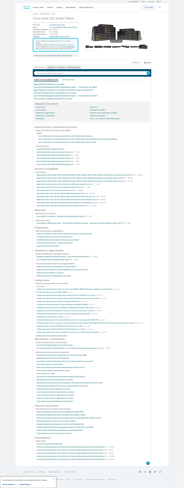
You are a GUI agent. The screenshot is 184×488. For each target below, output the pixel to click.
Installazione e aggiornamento (45, 113)
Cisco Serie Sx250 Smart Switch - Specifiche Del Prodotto (55, 243)
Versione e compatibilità (97, 116)
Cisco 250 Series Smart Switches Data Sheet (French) (54, 161)
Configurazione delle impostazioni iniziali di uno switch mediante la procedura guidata (63, 314)
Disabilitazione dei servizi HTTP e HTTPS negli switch (53, 358)
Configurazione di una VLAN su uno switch (50, 317)
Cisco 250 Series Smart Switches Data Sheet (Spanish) (54, 164)
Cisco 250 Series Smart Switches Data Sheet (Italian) (53, 155)
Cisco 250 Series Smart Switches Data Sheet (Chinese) (54, 152)
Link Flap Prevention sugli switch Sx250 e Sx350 (52, 292)
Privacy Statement (9, 484)
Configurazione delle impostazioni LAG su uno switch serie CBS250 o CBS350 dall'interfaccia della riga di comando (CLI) (74, 289)
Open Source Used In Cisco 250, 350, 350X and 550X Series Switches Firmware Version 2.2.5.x (66, 199)
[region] (28, 482)
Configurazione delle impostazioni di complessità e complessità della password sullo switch (65, 307)
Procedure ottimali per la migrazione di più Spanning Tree (54, 237)
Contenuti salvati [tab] (68, 79)
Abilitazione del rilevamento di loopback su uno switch (53, 389)
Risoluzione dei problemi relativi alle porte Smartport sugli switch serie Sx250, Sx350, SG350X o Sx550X (69, 418)
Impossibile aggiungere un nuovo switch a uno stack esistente (56, 421)
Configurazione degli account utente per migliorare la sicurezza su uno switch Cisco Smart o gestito (68, 332)
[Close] (54, 479)
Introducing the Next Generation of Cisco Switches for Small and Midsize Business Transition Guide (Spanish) (71, 459)
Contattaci (135, 62)
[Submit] (148, 73)
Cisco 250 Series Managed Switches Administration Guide (55, 345)
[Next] (143, 33)
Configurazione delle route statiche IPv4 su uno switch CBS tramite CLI (59, 301)
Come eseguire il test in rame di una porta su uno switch (54, 433)
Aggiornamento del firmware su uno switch (49, 84)
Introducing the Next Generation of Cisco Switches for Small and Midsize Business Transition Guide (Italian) (70, 450)
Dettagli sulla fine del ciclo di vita (67, 27)
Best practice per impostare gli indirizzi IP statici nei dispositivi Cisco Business (61, 376)
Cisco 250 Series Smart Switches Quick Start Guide (53, 259)
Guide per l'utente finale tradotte (109, 118)
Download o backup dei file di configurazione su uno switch (55, 93)
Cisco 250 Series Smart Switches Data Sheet (50, 149)
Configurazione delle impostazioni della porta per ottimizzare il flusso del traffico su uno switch (66, 295)
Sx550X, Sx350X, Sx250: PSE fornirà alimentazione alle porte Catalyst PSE (60, 430)
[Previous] (89, 33)
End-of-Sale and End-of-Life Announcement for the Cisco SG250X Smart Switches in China (67, 142)
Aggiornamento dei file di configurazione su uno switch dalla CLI (56, 266)
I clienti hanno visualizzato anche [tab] (46, 79)
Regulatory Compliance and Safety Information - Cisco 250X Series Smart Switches (63, 256)
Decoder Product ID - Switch (46, 373)
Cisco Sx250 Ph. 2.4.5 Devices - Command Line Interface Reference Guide (60, 216)
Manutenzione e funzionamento (45, 116)
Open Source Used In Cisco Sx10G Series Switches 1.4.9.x (55, 190)
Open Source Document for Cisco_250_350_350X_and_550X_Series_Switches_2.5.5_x (64, 184)
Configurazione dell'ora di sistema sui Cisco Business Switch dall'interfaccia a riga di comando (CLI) (68, 298)
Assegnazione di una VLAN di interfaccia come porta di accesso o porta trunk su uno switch (65, 310)
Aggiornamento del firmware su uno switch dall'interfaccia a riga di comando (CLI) (63, 90)
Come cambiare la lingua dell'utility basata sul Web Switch (55, 401)
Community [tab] (61, 67)
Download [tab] (51, 67)
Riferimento (93, 107)
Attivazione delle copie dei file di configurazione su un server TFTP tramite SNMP (62, 355)
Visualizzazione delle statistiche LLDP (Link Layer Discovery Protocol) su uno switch (62, 386)
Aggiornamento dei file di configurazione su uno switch (54, 276)
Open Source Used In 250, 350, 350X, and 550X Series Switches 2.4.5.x (59, 187)
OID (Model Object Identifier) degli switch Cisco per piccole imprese (58, 240)
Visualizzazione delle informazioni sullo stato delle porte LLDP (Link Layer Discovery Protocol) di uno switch (70, 383)
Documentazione (41, 110)
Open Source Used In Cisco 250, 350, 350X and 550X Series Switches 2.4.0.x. (61, 193)
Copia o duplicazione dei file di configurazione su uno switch (55, 395)
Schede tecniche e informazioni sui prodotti (103, 113)
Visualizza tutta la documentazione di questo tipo (51, 336)
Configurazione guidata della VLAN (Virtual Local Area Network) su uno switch (61, 329)
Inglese (149, 62)
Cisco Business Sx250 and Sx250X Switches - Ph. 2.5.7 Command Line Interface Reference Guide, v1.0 (69, 348)
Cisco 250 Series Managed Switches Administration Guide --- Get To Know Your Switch (65, 87)
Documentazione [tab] (39, 67)
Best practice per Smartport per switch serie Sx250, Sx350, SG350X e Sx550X (61, 415)
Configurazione (40, 107)
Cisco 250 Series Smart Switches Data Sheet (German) (54, 158)
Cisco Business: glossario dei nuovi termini (50, 364)
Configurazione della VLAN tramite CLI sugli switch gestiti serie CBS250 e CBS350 (62, 304)
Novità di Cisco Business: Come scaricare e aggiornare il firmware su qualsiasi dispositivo (64, 234)
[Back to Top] (148, 463)
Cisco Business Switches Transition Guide (49, 444)
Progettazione (40, 118)
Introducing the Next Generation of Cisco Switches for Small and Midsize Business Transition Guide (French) (70, 453)
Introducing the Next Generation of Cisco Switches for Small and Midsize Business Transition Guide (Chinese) (71, 447)
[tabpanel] (92, 91)
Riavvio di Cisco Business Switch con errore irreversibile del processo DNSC (60, 412)
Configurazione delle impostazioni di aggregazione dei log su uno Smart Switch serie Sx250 (65, 427)
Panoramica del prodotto (57, 25)
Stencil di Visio (53, 36)
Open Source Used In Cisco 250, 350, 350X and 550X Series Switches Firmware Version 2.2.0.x (66, 202)
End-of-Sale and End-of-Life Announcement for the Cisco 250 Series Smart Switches (65, 136)
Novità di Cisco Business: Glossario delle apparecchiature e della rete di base (61, 367)
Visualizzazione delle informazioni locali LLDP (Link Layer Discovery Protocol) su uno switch (65, 361)
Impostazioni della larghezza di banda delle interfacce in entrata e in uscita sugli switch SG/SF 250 (67, 320)
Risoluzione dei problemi (97, 110)
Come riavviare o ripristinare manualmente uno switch (53, 99)
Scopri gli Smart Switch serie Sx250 (48, 246)
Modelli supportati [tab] (73, 67)
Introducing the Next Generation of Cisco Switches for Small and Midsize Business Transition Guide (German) (71, 456)
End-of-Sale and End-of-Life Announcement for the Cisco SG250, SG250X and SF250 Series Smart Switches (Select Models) (78, 139)
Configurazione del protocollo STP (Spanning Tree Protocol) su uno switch (60, 326)
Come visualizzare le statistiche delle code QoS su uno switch (56, 392)
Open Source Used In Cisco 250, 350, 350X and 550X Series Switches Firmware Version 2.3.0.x (66, 196)
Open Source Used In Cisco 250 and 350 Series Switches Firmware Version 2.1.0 (62, 205)
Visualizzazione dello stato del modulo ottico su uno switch (55, 380)
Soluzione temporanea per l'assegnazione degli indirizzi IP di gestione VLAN (60, 424)
